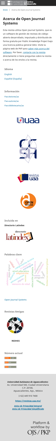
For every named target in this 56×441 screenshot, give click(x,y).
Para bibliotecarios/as (14, 105)
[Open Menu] (3, 3)
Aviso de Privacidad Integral (28, 405)
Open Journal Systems (15, 299)
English (8, 74)
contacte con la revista (34, 52)
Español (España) (13, 78)
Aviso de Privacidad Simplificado (28, 408)
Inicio (5, 9)
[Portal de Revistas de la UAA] (28, 182)
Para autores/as (11, 101)
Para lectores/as (11, 96)
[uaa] (28, 123)
